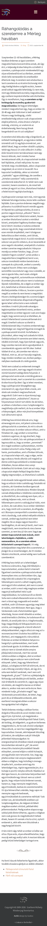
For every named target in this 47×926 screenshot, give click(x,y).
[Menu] (36, 12)
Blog (24, 45)
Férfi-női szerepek (14, 875)
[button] (39, 2)
